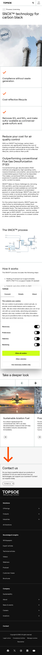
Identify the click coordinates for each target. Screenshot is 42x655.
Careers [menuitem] (5, 610)
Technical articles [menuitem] (9, 551)
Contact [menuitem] (6, 626)
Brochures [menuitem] (6, 578)
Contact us (7, 483)
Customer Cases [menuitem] (9, 573)
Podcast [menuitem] (6, 567)
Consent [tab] (7, 294)
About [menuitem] (5, 599)
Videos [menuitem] (5, 557)
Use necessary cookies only (21, 365)
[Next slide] (35, 382)
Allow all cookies (21, 353)
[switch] (37, 332)
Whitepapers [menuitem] (7, 540)
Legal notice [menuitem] (7, 638)
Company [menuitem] (6, 588)
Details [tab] (21, 294)
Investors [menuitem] (6, 616)
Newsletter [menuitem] (20, 641)
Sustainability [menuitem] (7, 594)
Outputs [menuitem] (6, 514)
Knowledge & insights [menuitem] (10, 535)
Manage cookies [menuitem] (32, 638)
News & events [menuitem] (8, 605)
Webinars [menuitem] (6, 562)
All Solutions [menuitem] (7, 525)
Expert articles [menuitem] (8, 546)
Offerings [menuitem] (6, 508)
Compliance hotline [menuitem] (19, 638)
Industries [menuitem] (6, 519)
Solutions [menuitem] (6, 503)
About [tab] (34, 294)
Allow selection (21, 359)
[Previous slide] (22, 382)
